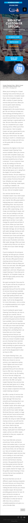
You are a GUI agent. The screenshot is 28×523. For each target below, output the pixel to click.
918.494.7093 (13, 5)
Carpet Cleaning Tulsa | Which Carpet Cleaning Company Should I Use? (13, 86)
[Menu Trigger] (25, 10)
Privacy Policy (14, 521)
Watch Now (14, 42)
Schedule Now (13, 2)
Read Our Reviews (14, 58)
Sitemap (23, 519)
